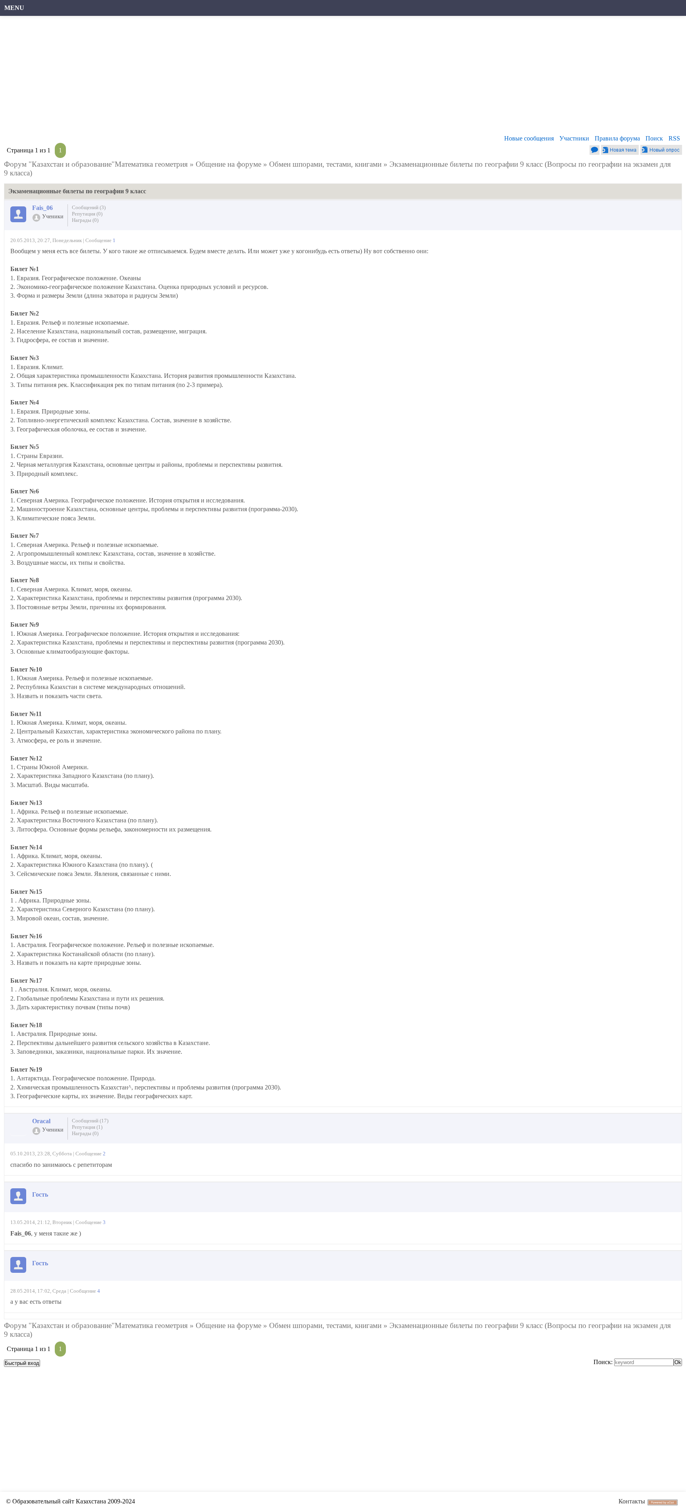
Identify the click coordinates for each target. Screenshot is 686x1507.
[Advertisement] (244, 77)
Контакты (632, 1501)
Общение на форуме (228, 164)
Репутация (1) (87, 1127)
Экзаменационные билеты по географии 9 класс (466, 164)
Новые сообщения (529, 138)
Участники (574, 138)
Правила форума (617, 138)
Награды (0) (85, 220)
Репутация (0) (87, 214)
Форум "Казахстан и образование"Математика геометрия (96, 164)
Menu (14, 7)
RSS (674, 138)
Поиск (654, 138)
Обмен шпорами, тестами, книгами (325, 164)
